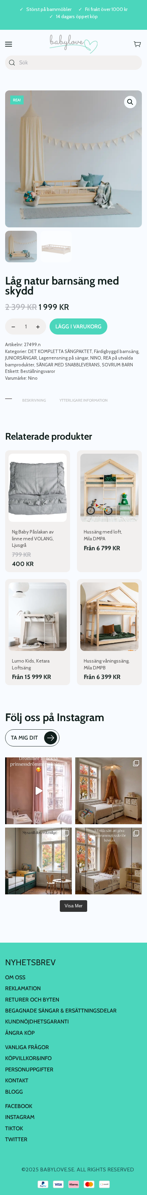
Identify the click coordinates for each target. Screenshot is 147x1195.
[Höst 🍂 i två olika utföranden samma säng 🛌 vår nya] (108, 790)
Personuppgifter (29, 1069)
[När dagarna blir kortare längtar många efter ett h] (108, 861)
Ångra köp (20, 1033)
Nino (33, 378)
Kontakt (16, 1080)
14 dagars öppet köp (77, 16)
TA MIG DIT (24, 737)
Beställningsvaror (38, 371)
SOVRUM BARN (117, 364)
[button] (8, 44)
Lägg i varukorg (78, 326)
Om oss (15, 977)
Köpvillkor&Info (28, 1058)
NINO (95, 358)
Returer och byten (32, 999)
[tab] (8, 397)
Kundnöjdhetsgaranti (37, 1021)
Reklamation (23, 988)
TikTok (14, 1128)
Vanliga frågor (27, 1047)
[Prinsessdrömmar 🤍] (38, 790)
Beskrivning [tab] (34, 400)
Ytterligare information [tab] (83, 400)
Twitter (16, 1139)
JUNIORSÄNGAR (21, 358)
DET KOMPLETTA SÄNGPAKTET (60, 351)
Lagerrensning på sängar (63, 358)
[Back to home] (73, 44)
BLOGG (14, 1092)
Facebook (18, 1106)
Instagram (20, 1117)
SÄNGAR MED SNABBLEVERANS (68, 364)
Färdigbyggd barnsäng (116, 351)
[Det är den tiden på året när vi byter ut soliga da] (38, 861)
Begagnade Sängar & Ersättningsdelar (61, 1010)
